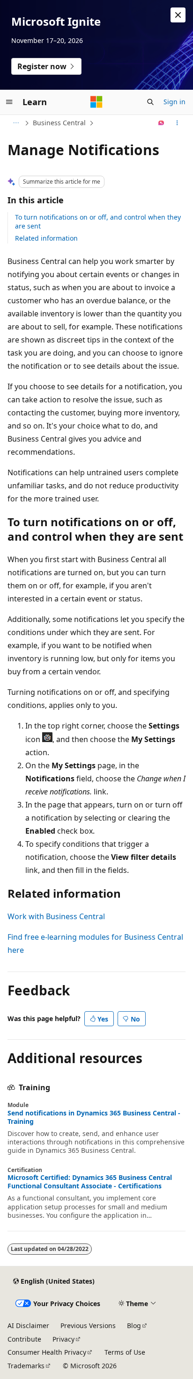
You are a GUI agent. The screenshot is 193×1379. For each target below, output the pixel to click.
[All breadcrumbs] (15, 122)
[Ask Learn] (161, 122)
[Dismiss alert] (178, 14)
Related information (46, 238)
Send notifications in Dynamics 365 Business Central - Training (93, 1117)
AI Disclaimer (28, 1325)
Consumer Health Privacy (46, 1352)
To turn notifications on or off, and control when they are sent (98, 221)
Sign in (174, 101)
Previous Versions (88, 1325)
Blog (134, 1325)
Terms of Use (124, 1352)
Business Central (59, 122)
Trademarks (26, 1365)
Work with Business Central (56, 916)
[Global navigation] (9, 101)
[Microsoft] (96, 102)
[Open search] (150, 101)
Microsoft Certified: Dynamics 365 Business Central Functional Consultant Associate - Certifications (89, 1181)
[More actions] (177, 122)
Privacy (63, 1339)
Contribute (24, 1339)
